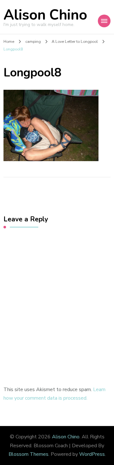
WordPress (92, 454)
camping (33, 41)
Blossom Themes (28, 454)
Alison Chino (45, 15)
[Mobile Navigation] (104, 21)
